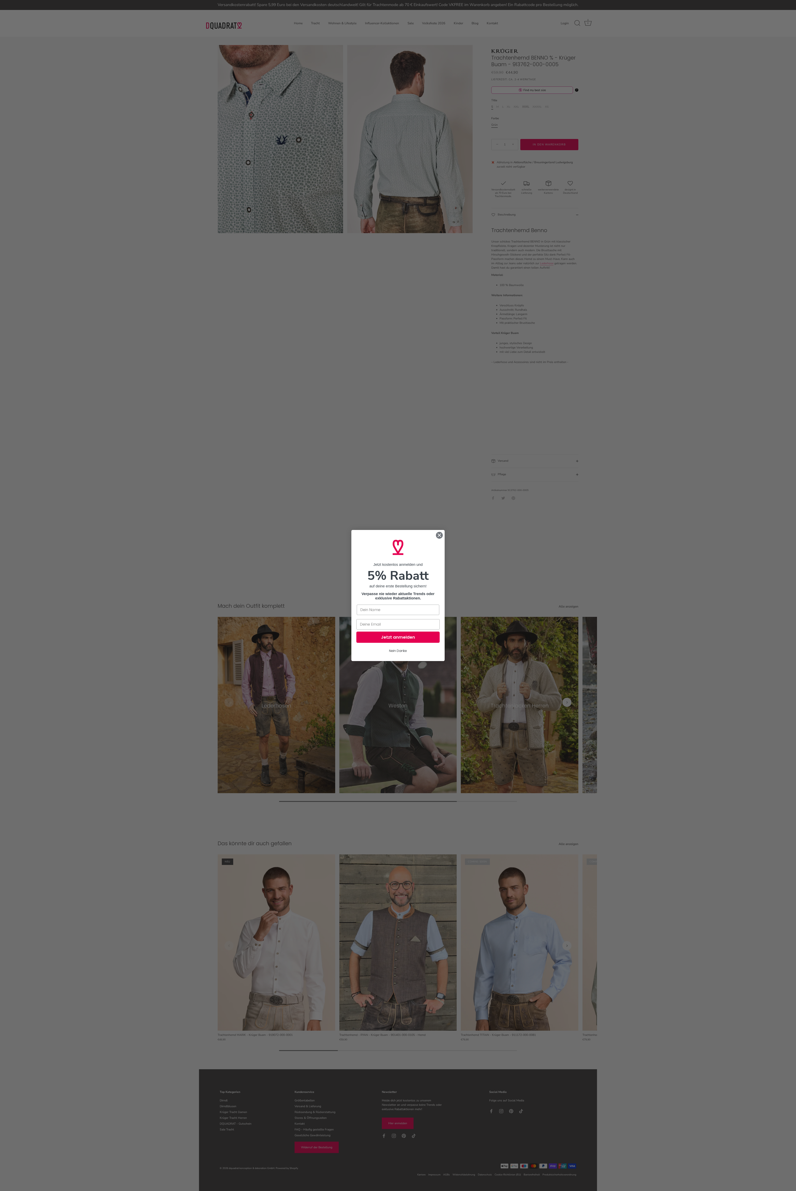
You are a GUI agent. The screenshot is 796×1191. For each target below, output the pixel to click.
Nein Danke (398, 650)
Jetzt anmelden (398, 637)
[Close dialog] (439, 535)
